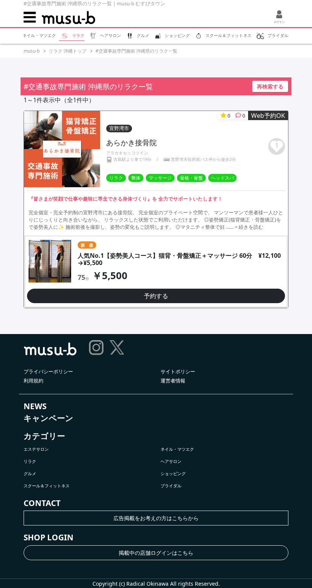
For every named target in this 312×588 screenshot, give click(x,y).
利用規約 (33, 380)
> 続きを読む (249, 226)
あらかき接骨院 (131, 142)
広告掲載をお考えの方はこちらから (156, 518)
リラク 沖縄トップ (67, 51)
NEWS (35, 406)
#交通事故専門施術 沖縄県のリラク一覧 (136, 51)
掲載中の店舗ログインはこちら (156, 552)
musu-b (32, 51)
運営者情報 (173, 380)
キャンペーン (48, 418)
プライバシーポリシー (48, 371)
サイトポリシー (178, 371)
